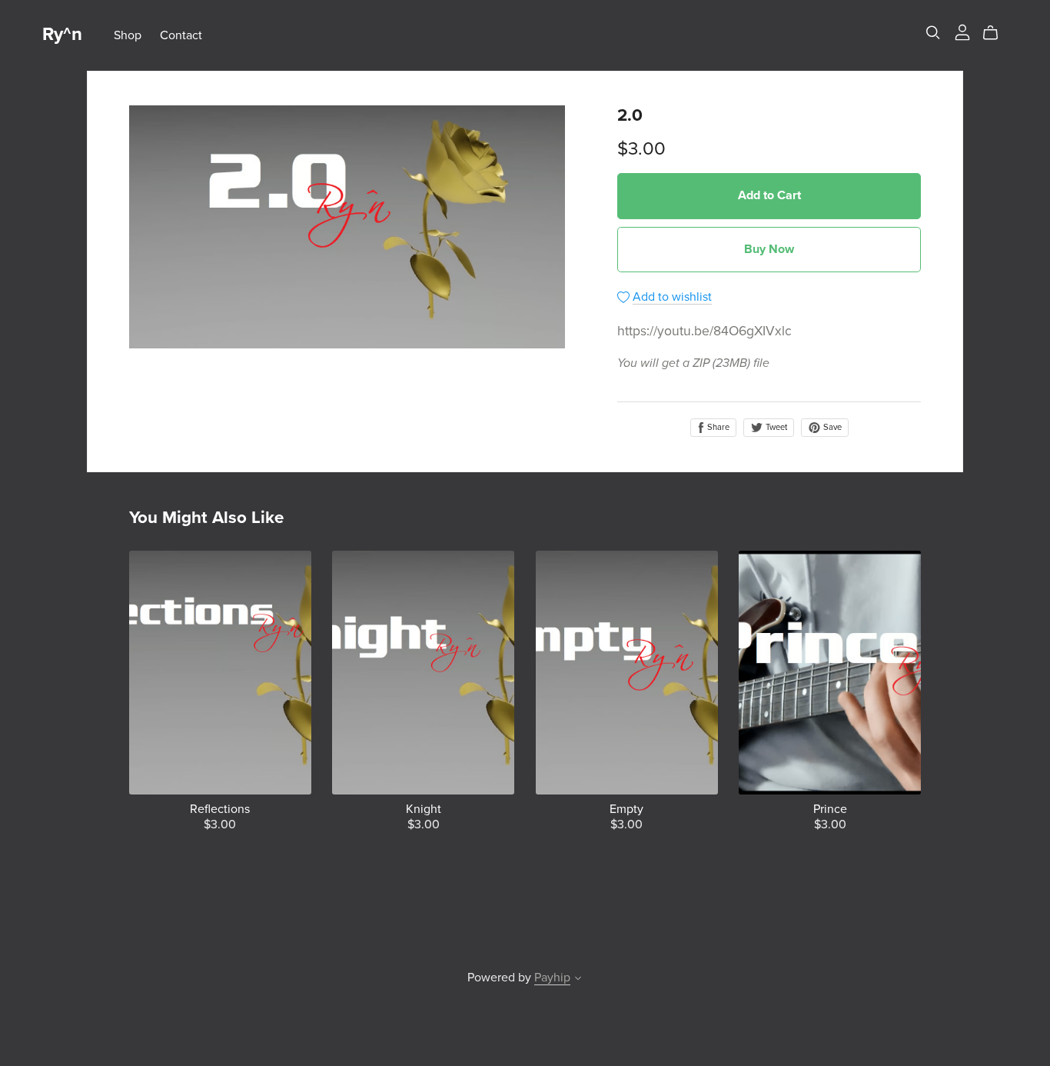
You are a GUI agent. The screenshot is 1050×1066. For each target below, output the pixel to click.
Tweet (775, 427)
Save (831, 427)
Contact (181, 34)
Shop (127, 34)
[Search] (933, 32)
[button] (578, 979)
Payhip (552, 977)
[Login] (962, 31)
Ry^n (62, 34)
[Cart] (997, 33)
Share (717, 427)
